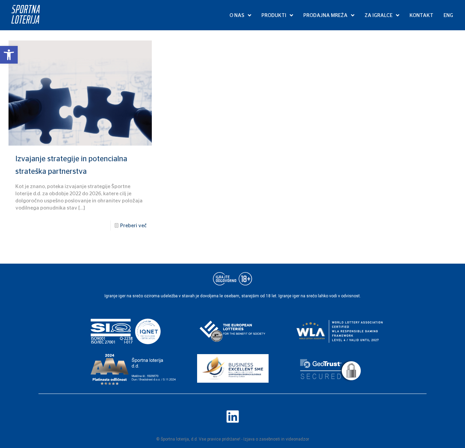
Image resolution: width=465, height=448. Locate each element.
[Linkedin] (232, 416)
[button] (9, 55)
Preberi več (133, 225)
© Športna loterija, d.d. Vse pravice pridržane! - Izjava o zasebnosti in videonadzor (232, 439)
